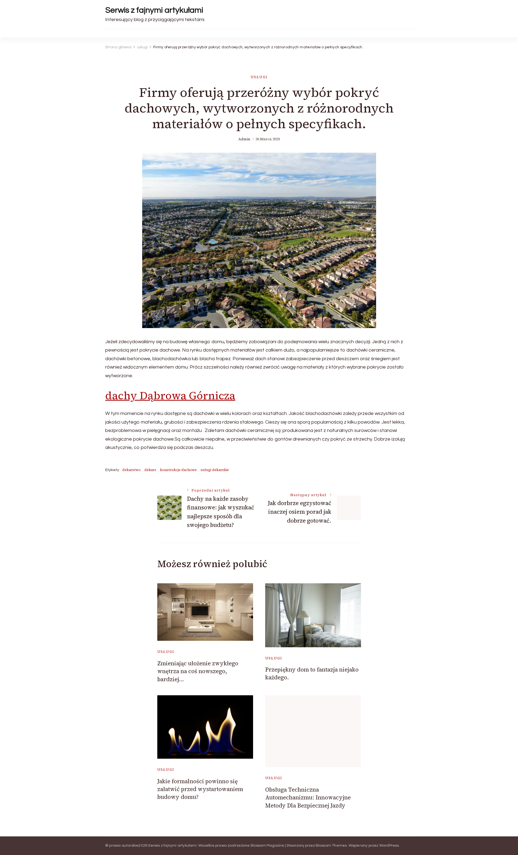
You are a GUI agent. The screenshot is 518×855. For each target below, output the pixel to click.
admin (244, 139)
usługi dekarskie (214, 470)
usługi (259, 77)
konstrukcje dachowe (178, 470)
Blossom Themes (331, 845)
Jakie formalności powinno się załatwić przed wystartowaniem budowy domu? (200, 789)
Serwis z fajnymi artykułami (154, 10)
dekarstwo (131, 470)
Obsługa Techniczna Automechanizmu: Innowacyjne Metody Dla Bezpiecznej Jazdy (308, 797)
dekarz (150, 470)
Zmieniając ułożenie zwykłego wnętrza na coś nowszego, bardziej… (197, 671)
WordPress (389, 845)
